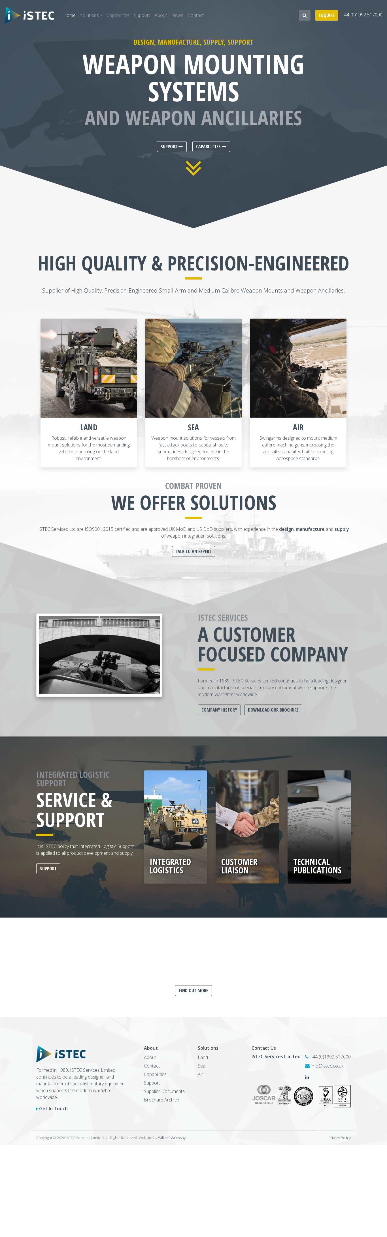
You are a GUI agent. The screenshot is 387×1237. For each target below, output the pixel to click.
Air (298, 427)
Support (142, 15)
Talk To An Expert (193, 551)
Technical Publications (317, 866)
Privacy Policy (339, 1137)
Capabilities (118, 15)
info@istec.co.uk (327, 1066)
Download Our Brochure (273, 710)
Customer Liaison (239, 866)
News (177, 15)
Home (69, 15)
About (161, 15)
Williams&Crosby (172, 1137)
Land (88, 427)
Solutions (89, 15)
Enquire (327, 15)
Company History (219, 710)
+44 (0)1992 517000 (362, 15)
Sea (193, 427)
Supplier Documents (164, 1091)
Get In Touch (53, 1108)
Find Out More (193, 990)
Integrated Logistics (170, 866)
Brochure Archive (161, 1100)
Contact (196, 15)
